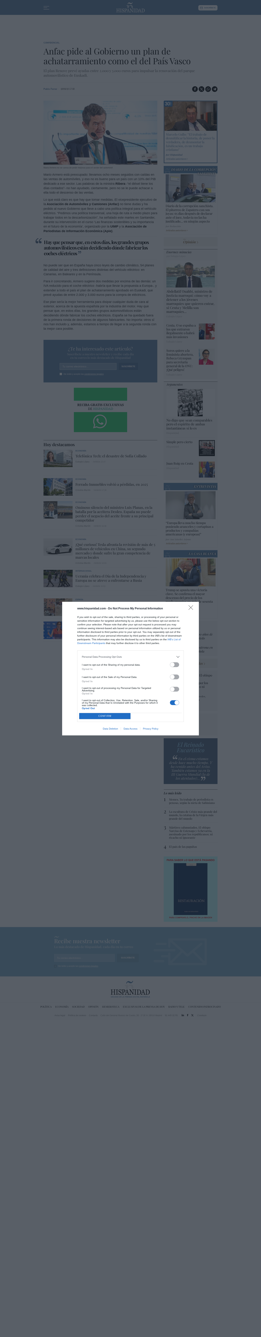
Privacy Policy (150, 728)
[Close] (192, 608)
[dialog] (130, 668)
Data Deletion (110, 728)
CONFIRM (105, 716)
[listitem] (130, 657)
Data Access (130, 728)
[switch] (174, 664)
